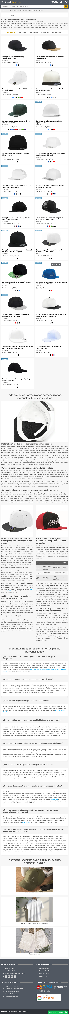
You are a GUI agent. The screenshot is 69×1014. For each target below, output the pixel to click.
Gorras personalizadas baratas (34, 893)
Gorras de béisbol (57, 32)
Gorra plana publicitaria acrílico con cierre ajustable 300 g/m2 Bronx (50, 251)
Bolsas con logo (34, 954)
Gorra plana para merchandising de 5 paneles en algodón (14, 57)
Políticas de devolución (12, 991)
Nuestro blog (43, 976)
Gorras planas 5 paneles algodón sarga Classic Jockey (15, 154)
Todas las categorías (11, 996)
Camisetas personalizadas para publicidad (34, 923)
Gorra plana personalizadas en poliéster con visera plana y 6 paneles (17, 218)
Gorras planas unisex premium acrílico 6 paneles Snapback (16, 122)
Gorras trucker (22, 32)
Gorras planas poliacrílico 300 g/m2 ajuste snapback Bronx (16, 283)
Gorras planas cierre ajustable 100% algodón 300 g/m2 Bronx (17, 89)
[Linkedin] (9, 976)
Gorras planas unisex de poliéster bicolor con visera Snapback (50, 89)
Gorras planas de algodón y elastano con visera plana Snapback (50, 186)
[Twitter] (6, 976)
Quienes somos (44, 968)
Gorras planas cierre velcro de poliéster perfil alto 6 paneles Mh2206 (51, 283)
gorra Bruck (37, 502)
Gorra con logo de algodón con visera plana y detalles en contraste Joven (51, 315)
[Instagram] (15, 976)
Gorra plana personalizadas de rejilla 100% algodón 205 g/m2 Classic (16, 186)
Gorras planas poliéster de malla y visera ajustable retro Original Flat (50, 218)
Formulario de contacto (12, 994)
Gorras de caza (45, 32)
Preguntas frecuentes (12, 986)
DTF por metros (44, 973)
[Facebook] (12, 976)
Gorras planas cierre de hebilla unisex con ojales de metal (50, 57)
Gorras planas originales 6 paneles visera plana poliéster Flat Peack (16, 315)
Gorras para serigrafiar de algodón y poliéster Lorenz (48, 347)
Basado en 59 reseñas (47, 1000)
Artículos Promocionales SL (20, 1011)
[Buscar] (66, 6)
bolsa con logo (26, 822)
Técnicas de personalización (14, 988)
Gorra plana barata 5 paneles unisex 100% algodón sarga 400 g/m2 (50, 154)
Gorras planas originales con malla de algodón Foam (49, 122)
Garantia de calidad (45, 971)
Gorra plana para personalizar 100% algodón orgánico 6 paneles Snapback (17, 251)
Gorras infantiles (33, 32)
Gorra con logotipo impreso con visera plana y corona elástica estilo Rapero (17, 347)
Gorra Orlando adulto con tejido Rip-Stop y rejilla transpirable (16, 379)
